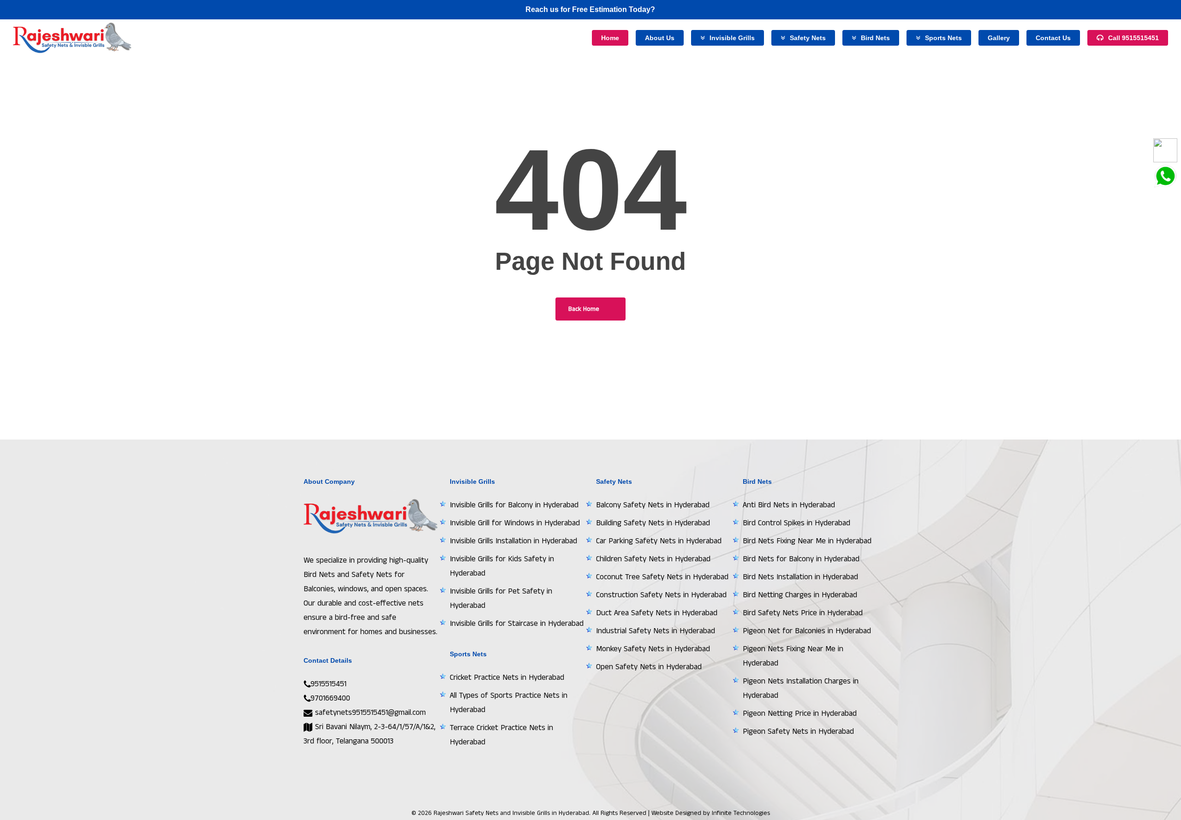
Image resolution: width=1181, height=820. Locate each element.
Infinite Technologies (741, 813)
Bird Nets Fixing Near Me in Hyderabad (807, 541)
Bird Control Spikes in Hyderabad (796, 523)
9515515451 (328, 683)
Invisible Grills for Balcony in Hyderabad (514, 505)
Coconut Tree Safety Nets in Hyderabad (662, 576)
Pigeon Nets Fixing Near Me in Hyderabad (793, 656)
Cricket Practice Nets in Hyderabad (507, 677)
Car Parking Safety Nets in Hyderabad (659, 541)
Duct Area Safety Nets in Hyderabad (656, 612)
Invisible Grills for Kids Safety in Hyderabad (502, 566)
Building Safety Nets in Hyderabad (653, 523)
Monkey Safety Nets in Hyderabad (653, 648)
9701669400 (330, 698)
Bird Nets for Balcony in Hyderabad (801, 558)
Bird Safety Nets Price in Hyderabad (803, 612)
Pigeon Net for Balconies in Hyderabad (807, 630)
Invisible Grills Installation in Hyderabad (513, 541)
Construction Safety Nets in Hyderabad (661, 594)
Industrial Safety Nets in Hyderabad (655, 630)
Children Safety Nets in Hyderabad (653, 558)
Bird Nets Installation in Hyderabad (800, 576)
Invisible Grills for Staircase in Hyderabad (517, 623)
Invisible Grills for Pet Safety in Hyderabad (501, 598)
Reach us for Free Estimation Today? (590, 9)
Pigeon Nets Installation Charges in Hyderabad (801, 688)
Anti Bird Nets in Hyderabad (789, 505)
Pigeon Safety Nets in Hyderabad (798, 731)
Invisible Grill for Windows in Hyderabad (515, 523)
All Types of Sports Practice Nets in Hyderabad (508, 702)
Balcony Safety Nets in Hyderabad (653, 505)
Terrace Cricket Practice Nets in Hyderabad (501, 735)
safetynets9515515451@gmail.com (369, 712)
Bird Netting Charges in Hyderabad (800, 594)
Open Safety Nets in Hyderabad (649, 666)
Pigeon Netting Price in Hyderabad (800, 713)
